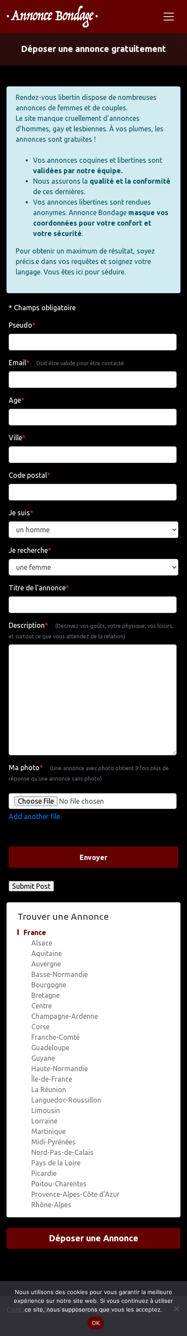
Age (16, 400)
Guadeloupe (50, 1048)
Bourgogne (48, 985)
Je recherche (30, 550)
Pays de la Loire (55, 1163)
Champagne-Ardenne (64, 1016)
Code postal (29, 475)
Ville (17, 438)
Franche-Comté (55, 1037)
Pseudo (22, 325)
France (34, 932)
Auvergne (46, 964)
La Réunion (48, 1089)
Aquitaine (46, 953)
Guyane (43, 1058)
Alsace (41, 943)
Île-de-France (51, 1079)
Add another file (34, 816)
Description (91, 630)
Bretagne (45, 995)
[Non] (176, 1308)
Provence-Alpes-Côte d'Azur (75, 1194)
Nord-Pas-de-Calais (62, 1152)
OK (96, 1322)
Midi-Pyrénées (53, 1142)
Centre (41, 1006)
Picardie (44, 1173)
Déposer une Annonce (93, 1238)
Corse (40, 1027)
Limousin (45, 1110)
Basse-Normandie (59, 974)
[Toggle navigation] (168, 16)
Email (66, 363)
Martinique (48, 1131)
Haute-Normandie (59, 1068)
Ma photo (89, 772)
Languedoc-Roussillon (66, 1100)
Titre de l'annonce (39, 588)
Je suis (21, 513)
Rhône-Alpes (51, 1205)
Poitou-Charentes (59, 1184)
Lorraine (44, 1121)
